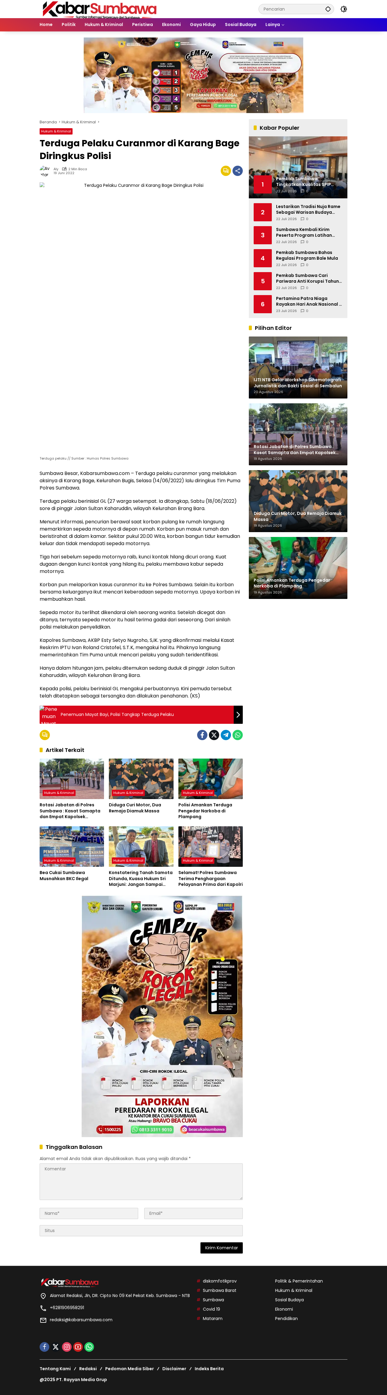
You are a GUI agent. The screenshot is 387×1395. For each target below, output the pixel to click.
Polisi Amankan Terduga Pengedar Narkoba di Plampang (205, 811)
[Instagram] (67, 1347)
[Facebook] (202, 735)
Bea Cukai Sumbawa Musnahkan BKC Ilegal (64, 876)
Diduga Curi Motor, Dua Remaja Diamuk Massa (135, 808)
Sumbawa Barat (219, 1290)
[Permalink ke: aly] (47, 170)
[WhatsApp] (238, 735)
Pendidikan (286, 1318)
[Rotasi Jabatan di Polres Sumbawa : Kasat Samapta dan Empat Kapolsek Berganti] (72, 779)
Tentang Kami (55, 1369)
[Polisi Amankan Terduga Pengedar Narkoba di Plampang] (210, 779)
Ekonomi (284, 1309)
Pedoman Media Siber (129, 1369)
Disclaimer (174, 1369)
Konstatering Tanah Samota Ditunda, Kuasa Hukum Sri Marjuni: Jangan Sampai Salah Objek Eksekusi (141, 879)
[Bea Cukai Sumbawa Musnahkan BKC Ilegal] (72, 846)
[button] (328, 9)
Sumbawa (213, 1300)
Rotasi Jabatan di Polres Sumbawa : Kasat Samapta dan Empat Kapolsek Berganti (70, 811)
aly (56, 169)
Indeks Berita (209, 1369)
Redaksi (88, 1369)
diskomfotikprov (220, 1281)
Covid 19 (211, 1309)
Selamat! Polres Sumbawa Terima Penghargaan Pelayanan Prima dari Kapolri (210, 878)
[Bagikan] (238, 171)
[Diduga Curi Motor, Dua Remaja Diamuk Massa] (141, 779)
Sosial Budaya (289, 1300)
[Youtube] (78, 1347)
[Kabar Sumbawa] (100, 9)
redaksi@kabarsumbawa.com (81, 1320)
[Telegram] (226, 735)
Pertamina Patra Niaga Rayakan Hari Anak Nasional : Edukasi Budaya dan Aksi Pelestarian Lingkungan (308, 301)
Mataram (213, 1318)
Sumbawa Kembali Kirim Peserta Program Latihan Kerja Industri (304, 232)
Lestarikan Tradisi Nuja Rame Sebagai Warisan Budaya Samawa (308, 209)
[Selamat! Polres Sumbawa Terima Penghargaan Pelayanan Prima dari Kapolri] (210, 846)
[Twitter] (214, 735)
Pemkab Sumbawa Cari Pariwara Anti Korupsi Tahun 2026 (307, 278)
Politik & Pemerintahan (299, 1281)
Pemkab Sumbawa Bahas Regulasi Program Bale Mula (307, 255)
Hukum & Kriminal (56, 131)
